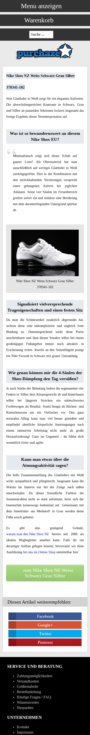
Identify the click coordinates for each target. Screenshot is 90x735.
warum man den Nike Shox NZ (27, 534)
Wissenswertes (28, 702)
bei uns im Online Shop (39, 552)
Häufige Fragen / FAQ (34, 697)
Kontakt (23, 727)
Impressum (25, 732)
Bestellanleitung (29, 692)
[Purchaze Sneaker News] (45, 59)
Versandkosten (28, 681)
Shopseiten (25, 708)
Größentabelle (27, 686)
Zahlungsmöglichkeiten (34, 676)
